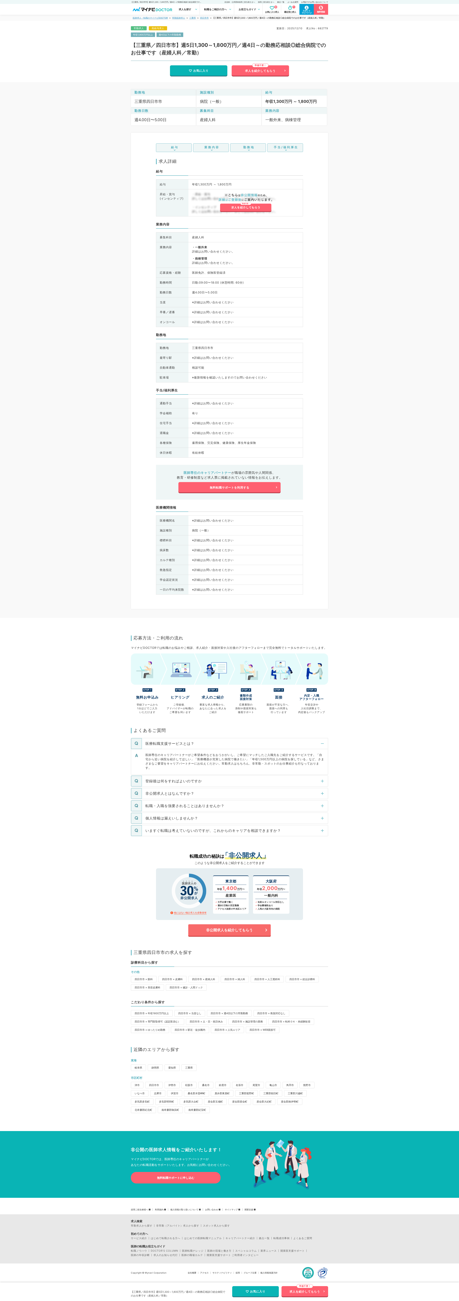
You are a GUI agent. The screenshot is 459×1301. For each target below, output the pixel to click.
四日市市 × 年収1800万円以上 (152, 1013)
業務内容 (211, 147)
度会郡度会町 (239, 1101)
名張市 (239, 1085)
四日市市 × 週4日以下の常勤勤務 (229, 1013)
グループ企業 (250, 1273)
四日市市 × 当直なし (189, 1013)
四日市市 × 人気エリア (227, 1029)
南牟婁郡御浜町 (170, 1109)
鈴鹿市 (222, 1085)
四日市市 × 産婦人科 (203, 979)
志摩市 (158, 1093)
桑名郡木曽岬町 (196, 1093)
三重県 (192, 18)
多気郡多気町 (142, 1101)
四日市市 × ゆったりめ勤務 (150, 1029)
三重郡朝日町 (270, 1093)
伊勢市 (172, 1085)
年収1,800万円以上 (143, 34)
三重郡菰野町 (246, 1093)
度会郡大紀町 (264, 1101)
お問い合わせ (211, 1210)
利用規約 (159, 1210)
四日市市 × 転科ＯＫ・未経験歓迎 (291, 1021)
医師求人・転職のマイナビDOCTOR (150, 18)
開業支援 (249, 1210)
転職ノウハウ (139, 1250)
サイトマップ (231, 1210)
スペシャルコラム (246, 1250)
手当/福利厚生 (286, 147)
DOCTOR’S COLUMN (164, 1250)
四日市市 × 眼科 (144, 979)
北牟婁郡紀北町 (143, 1109)
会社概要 (192, 1273)
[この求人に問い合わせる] (245, 203)
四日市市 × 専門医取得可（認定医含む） (157, 1021)
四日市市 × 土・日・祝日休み (206, 1021)
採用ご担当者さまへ (266, 2)
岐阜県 (138, 1067)
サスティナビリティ (222, 1273)
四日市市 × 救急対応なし (271, 1013)
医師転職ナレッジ (193, 1250)
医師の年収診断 (140, 1255)
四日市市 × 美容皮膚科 (147, 987)
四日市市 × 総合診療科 (302, 979)
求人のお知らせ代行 (165, 1255)
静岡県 (155, 1067)
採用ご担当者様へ (139, 1210)
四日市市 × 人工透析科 (267, 979)
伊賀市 (174, 1093)
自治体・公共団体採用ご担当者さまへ (239, 2)
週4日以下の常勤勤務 (170, 34)
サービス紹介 (139, 1238)
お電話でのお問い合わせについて (314, 2)
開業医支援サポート (292, 1250)
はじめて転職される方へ (165, 1238)
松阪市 (189, 1085)
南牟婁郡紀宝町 (197, 1109)
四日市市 (204, 18)
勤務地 (249, 147)
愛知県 (172, 1067)
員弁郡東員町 (222, 1093)
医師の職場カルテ (192, 1255)
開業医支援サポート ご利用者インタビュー (233, 1255)
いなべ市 (140, 1093)
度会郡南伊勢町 (290, 1101)
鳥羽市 (290, 1085)
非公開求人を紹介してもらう (229, 930)
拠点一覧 (280, 2)
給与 (175, 147)
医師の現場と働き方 (219, 1250)
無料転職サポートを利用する (229, 487)
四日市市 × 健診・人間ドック (186, 987)
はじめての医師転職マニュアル (203, 1238)
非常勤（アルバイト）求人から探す (177, 1225)
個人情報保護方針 (269, 1273)
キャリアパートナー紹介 (240, 1238)
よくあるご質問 (302, 1238)
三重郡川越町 (295, 1093)
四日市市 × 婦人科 (234, 979)
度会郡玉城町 (215, 1101)
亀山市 (273, 1085)
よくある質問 (292, 2)
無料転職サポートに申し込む (175, 1177)
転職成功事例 (281, 1238)
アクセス (204, 1273)
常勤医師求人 (178, 18)
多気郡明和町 (166, 1101)
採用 (238, 1273)
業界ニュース (269, 1250)
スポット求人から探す (216, 1225)
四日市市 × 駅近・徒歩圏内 (190, 1029)
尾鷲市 (256, 1085)
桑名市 (206, 1085)
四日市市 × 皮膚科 (172, 979)
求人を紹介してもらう (260, 71)
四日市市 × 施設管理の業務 (247, 1021)
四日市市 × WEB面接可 (263, 1029)
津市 (137, 1085)
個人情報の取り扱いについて (184, 1210)
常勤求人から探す (141, 1225)
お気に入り (201, 70)
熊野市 (307, 1085)
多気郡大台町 (190, 1101)
